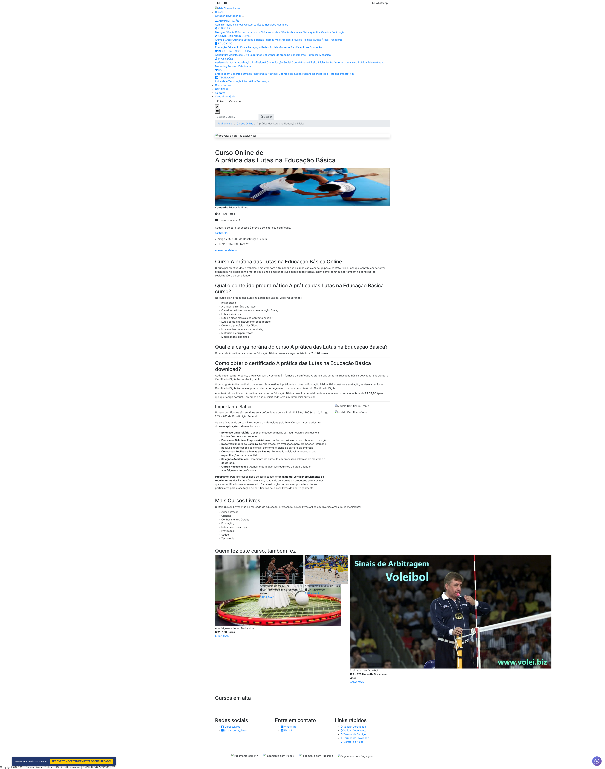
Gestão (248, 24)
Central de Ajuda (225, 96)
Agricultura (221, 54)
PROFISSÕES (225, 58)
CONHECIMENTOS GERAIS (234, 35)
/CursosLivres (232, 726)
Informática (249, 81)
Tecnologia (263, 81)
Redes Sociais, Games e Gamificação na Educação (291, 47)
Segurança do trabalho (276, 54)
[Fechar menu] (217, 106)
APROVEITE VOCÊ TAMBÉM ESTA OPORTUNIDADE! (81, 761)
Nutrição (273, 73)
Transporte (335, 39)
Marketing (221, 66)
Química (326, 32)
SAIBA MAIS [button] (222, 635)
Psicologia (322, 73)
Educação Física (237, 47)
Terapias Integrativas (341, 73)
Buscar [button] (267, 116)
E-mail (287, 730)
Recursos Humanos (276, 24)
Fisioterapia (260, 73)
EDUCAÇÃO (224, 43)
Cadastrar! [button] (221, 232)
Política (362, 62)
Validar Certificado (354, 726)
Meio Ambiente (284, 39)
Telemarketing (376, 62)
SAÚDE (222, 70)
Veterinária (244, 66)
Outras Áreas (320, 39)
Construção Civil (239, 54)
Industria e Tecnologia (228, 81)
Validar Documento (354, 730)
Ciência (229, 32)
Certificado (222, 88)
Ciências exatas (270, 32)
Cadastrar (235, 101)
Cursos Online (245, 123)
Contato (220, 92)
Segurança (256, 54)
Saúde (298, 73)
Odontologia (286, 73)
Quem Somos (223, 85)
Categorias (221, 15)
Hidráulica (313, 54)
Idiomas (269, 39)
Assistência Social (225, 62)
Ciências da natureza (247, 32)
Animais (219, 39)
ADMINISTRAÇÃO (228, 20)
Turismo (232, 66)
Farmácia (246, 73)
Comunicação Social (279, 62)
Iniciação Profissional (330, 62)
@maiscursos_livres (235, 730)
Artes (228, 39)
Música (298, 39)
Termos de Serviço (354, 734)
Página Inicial (225, 123)
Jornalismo (350, 62)
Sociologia (338, 32)
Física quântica (311, 32)
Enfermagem (222, 73)
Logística (259, 24)
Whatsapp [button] (382, 3)
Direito (313, 62)
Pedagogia (254, 47)
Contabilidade (300, 62)
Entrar (220, 101)
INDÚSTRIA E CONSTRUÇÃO (235, 51)
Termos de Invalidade (356, 738)
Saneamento (298, 54)
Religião (307, 39)
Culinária (237, 39)
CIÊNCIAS (223, 28)
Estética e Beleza (254, 39)
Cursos (219, 12)
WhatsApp (290, 726)
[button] (218, 3)
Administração (223, 24)
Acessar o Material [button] (226, 250)
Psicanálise (308, 73)
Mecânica (325, 54)
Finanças (238, 24)
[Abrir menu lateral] (217, 111)
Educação (221, 47)
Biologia (220, 32)
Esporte (235, 73)
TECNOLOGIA (226, 77)
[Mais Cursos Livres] (227, 7)
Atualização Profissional (251, 62)
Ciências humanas (291, 32)
